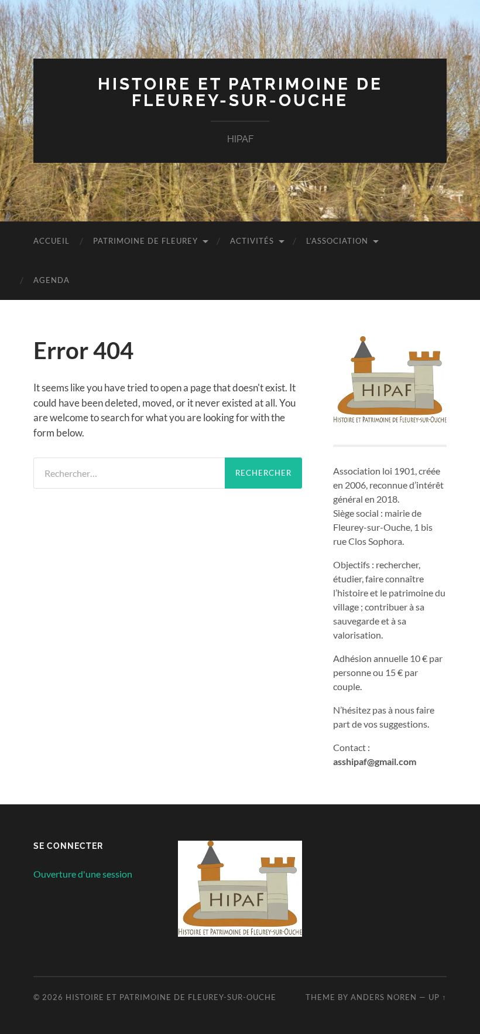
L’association (337, 240)
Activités (252, 240)
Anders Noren (384, 997)
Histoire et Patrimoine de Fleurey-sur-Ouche (240, 92)
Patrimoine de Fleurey (145, 240)
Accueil (51, 240)
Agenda (51, 280)
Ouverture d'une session (82, 873)
